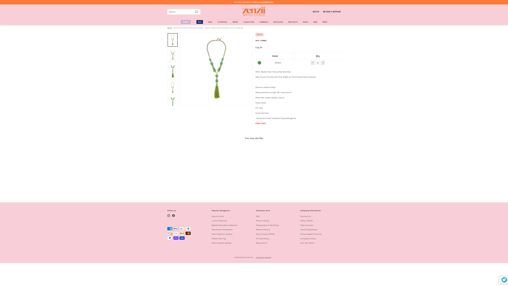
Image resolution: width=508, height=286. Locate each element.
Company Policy (308, 238)
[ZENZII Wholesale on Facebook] (173, 215)
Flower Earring (219, 238)
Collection (248, 22)
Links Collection (219, 220)
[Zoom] (216, 69)
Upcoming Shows (308, 229)
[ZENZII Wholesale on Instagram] (168, 215)
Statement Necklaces (222, 229)
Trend (235, 22)
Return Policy (262, 220)
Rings (305, 22)
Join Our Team (307, 243)
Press (325, 22)
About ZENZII (306, 220)
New (210, 22)
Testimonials (306, 225)
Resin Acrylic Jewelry (221, 243)
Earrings (264, 22)
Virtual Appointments (310, 234)
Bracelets (293, 22)
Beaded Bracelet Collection (225, 225)
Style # (181, 186)
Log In (258, 47)
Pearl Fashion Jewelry (222, 234)
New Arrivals (218, 216)
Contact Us (305, 216)
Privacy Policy (262, 238)
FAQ (257, 216)
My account (261, 243)
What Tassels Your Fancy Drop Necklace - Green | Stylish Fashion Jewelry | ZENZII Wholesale (208, 28)
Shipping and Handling (267, 225)
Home (169, 28)
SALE (315, 22)
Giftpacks (222, 22)
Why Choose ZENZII (265, 234)
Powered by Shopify (263, 257)
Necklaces (278, 22)
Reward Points (263, 229)
